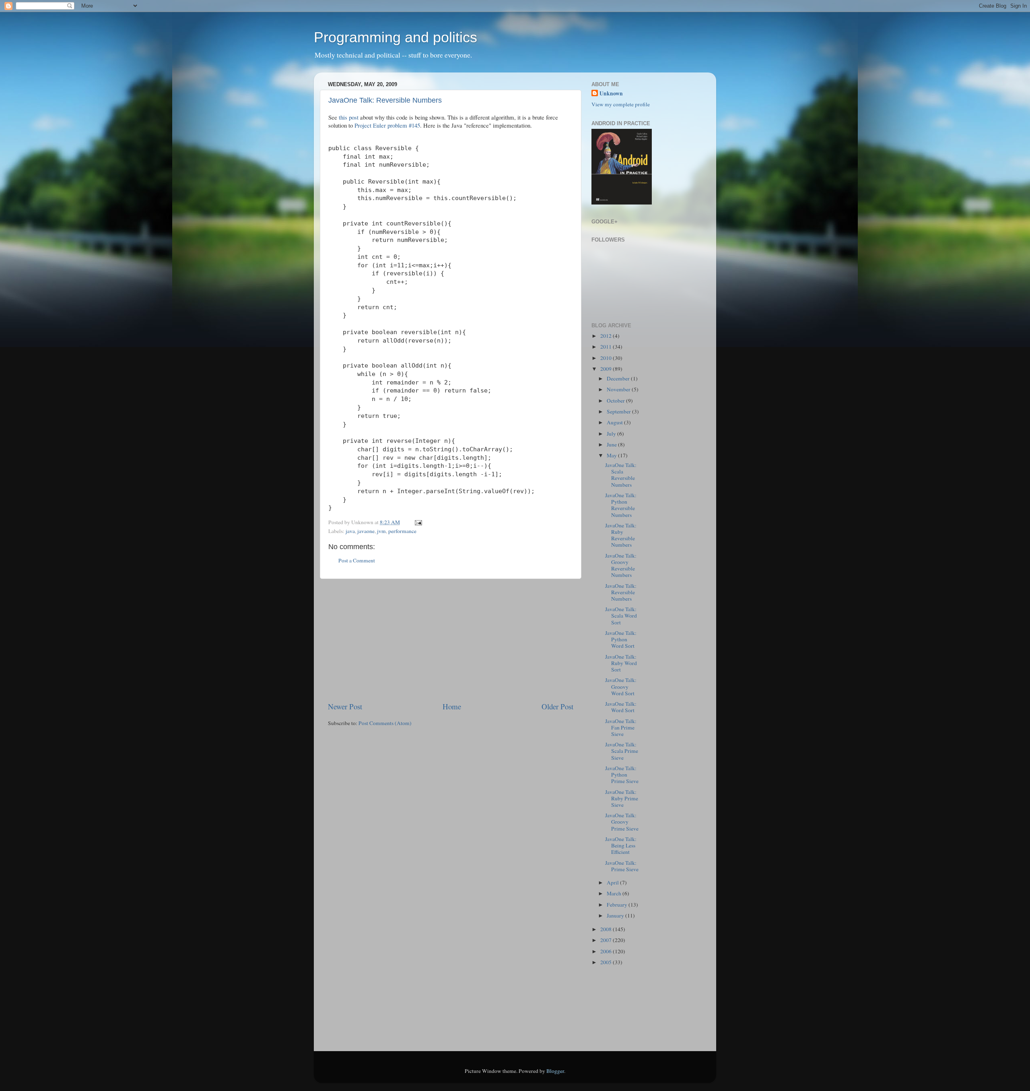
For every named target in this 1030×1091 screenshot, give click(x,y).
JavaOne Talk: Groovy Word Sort (621, 686)
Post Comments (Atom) (385, 723)
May (612, 455)
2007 (606, 940)
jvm (381, 531)
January (616, 915)
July (612, 433)
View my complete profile (620, 104)
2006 (606, 951)
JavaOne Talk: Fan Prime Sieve (621, 727)
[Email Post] (417, 522)
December (619, 378)
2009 (606, 368)
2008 (606, 929)
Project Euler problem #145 (387, 125)
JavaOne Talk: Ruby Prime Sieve (621, 798)
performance (402, 531)
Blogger (555, 1070)
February (617, 904)
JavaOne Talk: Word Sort (621, 707)
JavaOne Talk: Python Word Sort (621, 639)
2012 (606, 335)
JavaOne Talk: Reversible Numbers (385, 100)
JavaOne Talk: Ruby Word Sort (621, 663)
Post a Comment (356, 560)
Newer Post (345, 706)
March (614, 893)
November (619, 389)
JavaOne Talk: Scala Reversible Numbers (621, 474)
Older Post (557, 706)
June (612, 444)
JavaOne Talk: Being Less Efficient (621, 845)
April (613, 882)
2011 (606, 346)
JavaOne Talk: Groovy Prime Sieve (622, 822)
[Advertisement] (450, 640)
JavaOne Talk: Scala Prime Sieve (621, 751)
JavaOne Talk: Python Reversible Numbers (621, 505)
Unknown (611, 93)
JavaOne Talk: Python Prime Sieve (622, 775)
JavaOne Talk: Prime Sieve (622, 866)
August (615, 422)
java (350, 531)
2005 (606, 962)
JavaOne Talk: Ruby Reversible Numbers (621, 535)
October (616, 400)
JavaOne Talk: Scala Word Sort (621, 615)
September (619, 411)
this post (348, 117)
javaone (366, 531)
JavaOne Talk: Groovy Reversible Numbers (621, 565)
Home (452, 706)
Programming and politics (395, 37)
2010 (606, 358)
